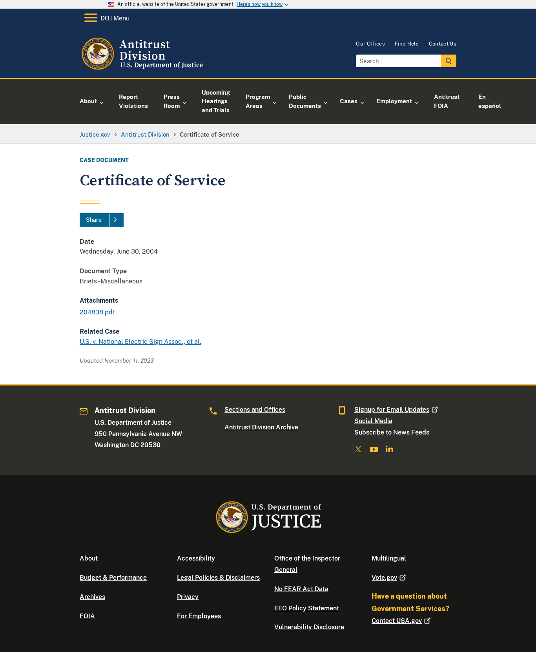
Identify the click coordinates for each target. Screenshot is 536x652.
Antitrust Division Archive (261, 427)
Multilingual (389, 558)
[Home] (143, 68)
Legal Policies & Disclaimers (218, 577)
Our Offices (370, 44)
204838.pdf (97, 312)
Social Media (373, 421)
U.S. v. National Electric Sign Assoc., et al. (140, 341)
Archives (92, 597)
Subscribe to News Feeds (391, 432)
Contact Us (442, 44)
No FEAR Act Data (301, 589)
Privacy (188, 597)
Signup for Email (391, 409)
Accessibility (196, 558)
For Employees (199, 616)
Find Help (407, 44)
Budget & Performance (113, 577)
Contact (397, 621)
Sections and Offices (254, 409)
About (89, 558)
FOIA (87, 616)
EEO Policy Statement (306, 608)
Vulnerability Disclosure (309, 627)
